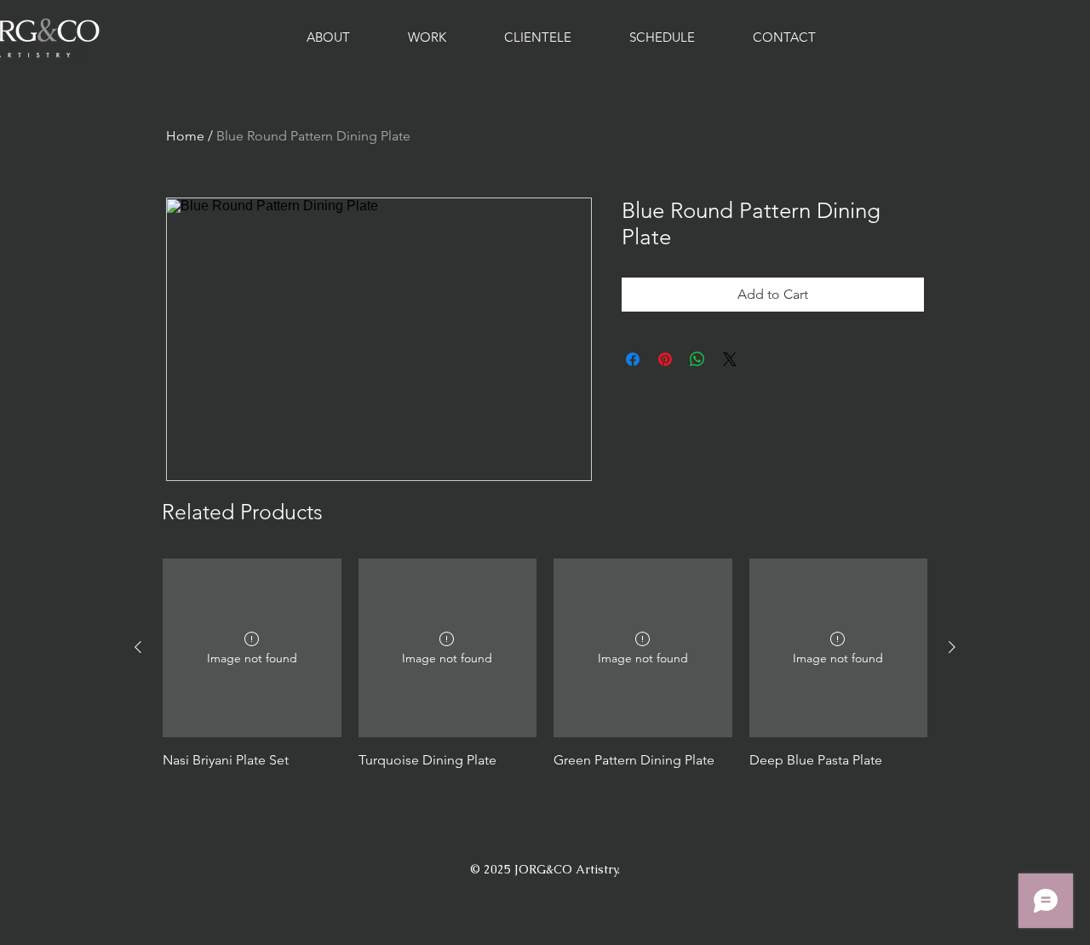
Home (185, 136)
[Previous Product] (138, 647)
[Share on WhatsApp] (697, 359)
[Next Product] (952, 647)
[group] (545, 673)
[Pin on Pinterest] (665, 359)
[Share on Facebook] (632, 359)
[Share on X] (730, 359)
